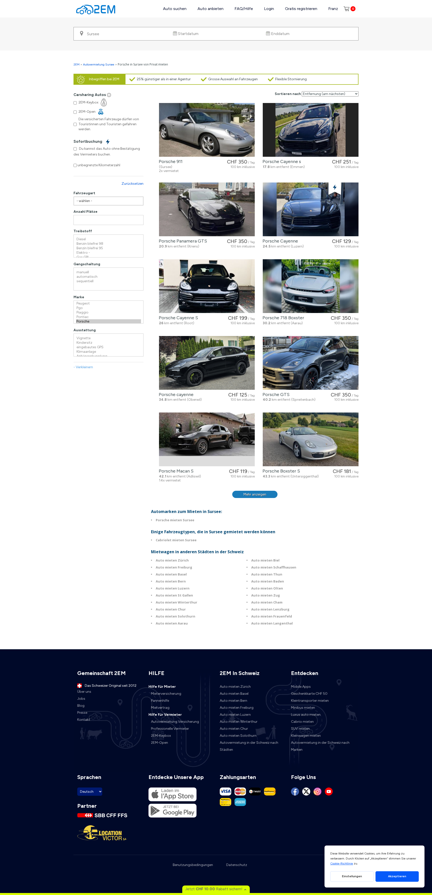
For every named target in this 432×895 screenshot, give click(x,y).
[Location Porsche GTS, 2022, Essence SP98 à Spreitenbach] (310, 363)
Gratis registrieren (301, 8)
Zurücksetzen (133, 184)
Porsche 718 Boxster (282, 317)
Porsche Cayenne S (177, 317)
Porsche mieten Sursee (175, 520)
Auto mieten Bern (171, 581)
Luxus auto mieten (305, 714)
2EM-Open (159, 742)
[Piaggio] (108, 312)
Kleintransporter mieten (310, 700)
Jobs (81, 698)
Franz (333, 8)
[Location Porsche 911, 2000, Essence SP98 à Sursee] (207, 130)
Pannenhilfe (160, 700)
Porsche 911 (169, 161)
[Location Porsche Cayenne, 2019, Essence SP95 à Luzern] (310, 209)
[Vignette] (108, 338)
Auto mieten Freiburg (174, 567)
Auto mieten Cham (266, 602)
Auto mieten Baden (267, 581)
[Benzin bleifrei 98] (108, 244)
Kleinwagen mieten (306, 736)
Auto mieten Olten (267, 588)
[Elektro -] (108, 252)
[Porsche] (108, 321)
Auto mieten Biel (265, 560)
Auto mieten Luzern (173, 588)
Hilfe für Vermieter (165, 714)
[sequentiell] (108, 281)
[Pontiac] (108, 317)
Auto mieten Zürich (172, 560)
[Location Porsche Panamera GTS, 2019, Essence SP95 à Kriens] (207, 209)
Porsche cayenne (175, 394)
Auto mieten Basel (171, 574)
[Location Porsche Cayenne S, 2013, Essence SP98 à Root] (207, 286)
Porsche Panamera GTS (182, 241)
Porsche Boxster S (280, 471)
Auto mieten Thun (266, 574)
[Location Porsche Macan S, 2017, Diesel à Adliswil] (207, 439)
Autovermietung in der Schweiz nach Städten (249, 746)
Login (269, 8)
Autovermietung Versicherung (175, 722)
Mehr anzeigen (255, 494)
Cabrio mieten (302, 722)
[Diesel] (108, 239)
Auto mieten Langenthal (272, 623)
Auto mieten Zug (265, 595)
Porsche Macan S (175, 471)
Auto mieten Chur (171, 609)
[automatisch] (108, 276)
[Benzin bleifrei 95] (108, 248)
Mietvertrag (160, 708)
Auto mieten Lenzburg (270, 609)
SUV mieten (300, 728)
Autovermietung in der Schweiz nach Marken (320, 746)
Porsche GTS (275, 394)
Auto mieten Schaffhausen (273, 567)
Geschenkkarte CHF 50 (309, 694)
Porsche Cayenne (279, 241)
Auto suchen (174, 8)
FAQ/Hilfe (243, 8)
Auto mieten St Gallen (174, 595)
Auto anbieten (211, 8)
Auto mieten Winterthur (176, 602)
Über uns (84, 692)
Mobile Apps (301, 686)
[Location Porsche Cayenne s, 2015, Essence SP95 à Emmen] (310, 130)
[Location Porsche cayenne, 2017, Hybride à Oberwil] (207, 363)
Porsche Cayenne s (280, 161)
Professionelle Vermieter (170, 728)
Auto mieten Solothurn (175, 616)
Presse (82, 712)
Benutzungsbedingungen (193, 865)
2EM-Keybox (161, 736)
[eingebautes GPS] (108, 347)
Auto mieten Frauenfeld (271, 616)
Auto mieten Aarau (172, 623)
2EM (77, 64)
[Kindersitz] (108, 342)
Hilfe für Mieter (162, 686)
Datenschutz (236, 865)
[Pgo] (108, 308)
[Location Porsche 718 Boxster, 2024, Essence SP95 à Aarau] (310, 286)
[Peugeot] (108, 303)
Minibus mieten (303, 708)
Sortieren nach (288, 94)
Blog (80, 706)
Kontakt (83, 720)
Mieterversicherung (166, 694)
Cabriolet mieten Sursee (176, 540)
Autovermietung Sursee (98, 64)
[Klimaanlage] (108, 352)
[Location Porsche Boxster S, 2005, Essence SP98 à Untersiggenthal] (310, 439)
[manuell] (108, 272)
